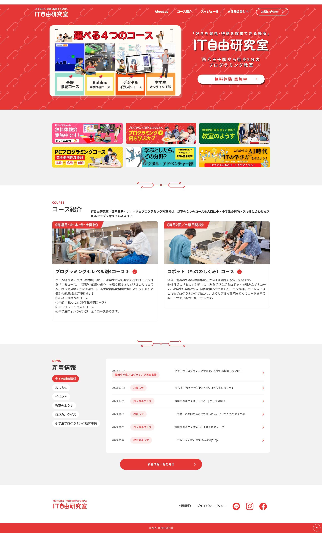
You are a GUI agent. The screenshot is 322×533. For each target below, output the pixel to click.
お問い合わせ (271, 12)
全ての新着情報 (65, 379)
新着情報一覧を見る (161, 464)
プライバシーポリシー (212, 506)
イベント (61, 397)
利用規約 (185, 506)
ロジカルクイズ (65, 414)
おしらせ (61, 388)
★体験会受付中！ (240, 12)
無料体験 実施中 (231, 79)
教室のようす (64, 405)
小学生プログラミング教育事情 (76, 423)
